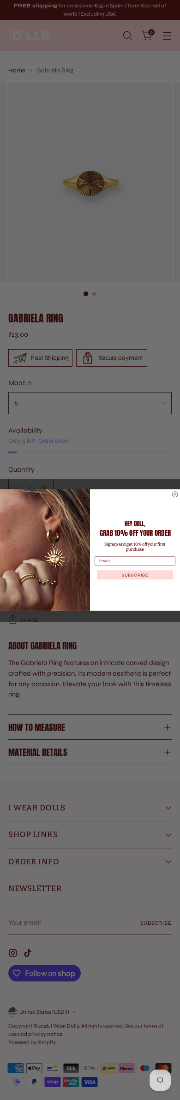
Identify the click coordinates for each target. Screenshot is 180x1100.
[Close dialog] (175, 494)
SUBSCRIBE (135, 574)
